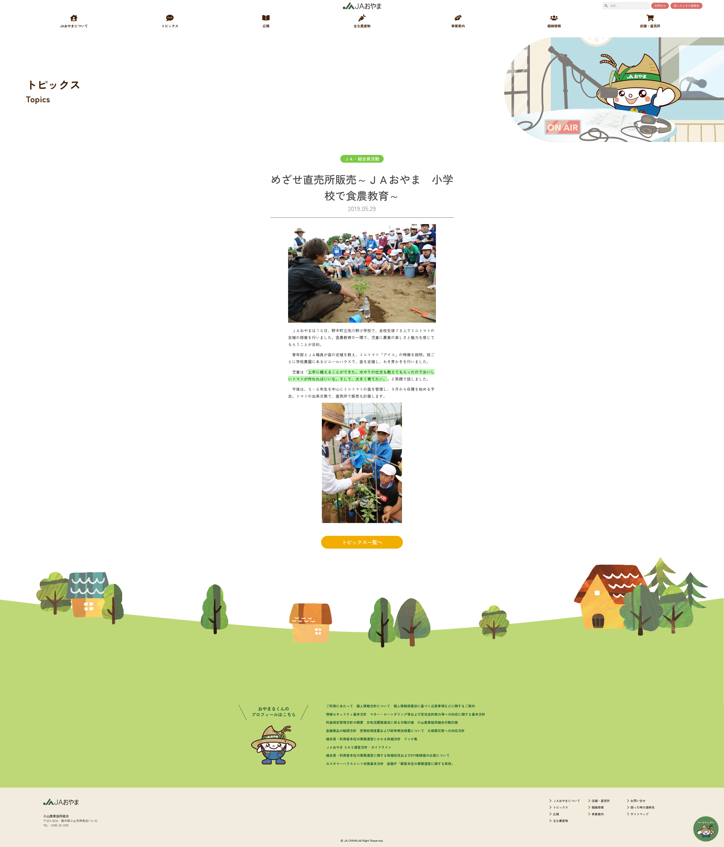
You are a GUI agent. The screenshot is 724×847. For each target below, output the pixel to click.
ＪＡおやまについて (566, 800)
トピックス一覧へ (362, 542)
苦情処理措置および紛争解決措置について (392, 730)
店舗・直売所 (601, 800)
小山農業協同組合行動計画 (437, 722)
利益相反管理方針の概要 (344, 722)
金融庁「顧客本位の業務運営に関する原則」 (421, 763)
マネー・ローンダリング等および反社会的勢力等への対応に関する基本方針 (427, 714)
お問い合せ (638, 800)
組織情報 (598, 807)
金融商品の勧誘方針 (341, 730)
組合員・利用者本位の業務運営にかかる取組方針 (363, 738)
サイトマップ (639, 814)
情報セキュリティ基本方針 (346, 714)
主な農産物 (560, 820)
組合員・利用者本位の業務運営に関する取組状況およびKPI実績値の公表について (388, 755)
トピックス (560, 807)
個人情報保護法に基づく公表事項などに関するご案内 (434, 705)
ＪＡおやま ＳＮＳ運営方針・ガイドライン (358, 747)
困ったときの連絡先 (686, 6)
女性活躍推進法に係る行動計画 (390, 722)
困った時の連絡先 (642, 807)
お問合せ (660, 6)
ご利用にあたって (339, 705)
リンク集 (410, 738)
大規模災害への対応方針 (446, 730)
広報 (556, 814)
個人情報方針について (373, 705)
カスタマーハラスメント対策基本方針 (355, 763)
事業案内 (598, 814)
